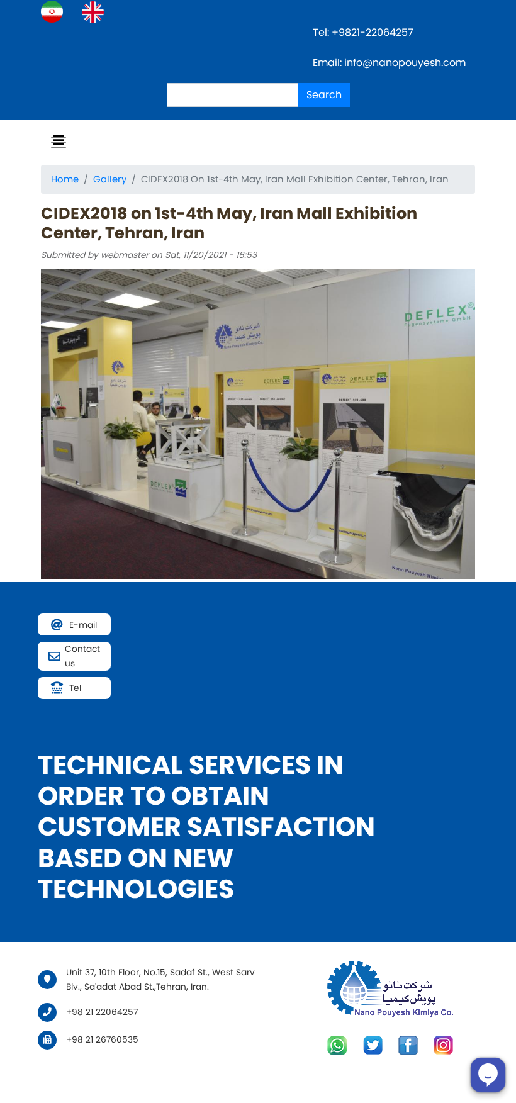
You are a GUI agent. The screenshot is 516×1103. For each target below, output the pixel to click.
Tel (75, 688)
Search (324, 94)
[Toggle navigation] (58, 142)
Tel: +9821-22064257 (364, 32)
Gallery (109, 179)
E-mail (83, 625)
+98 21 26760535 (102, 1040)
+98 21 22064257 (102, 1012)
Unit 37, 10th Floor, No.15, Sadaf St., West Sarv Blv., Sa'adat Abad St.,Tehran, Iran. (160, 979)
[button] (258, 423)
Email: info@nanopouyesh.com (389, 62)
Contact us (82, 656)
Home (65, 179)
